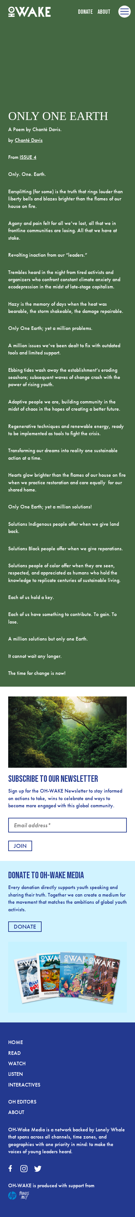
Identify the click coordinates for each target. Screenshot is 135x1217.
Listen (15, 1074)
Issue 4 (28, 157)
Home (15, 1042)
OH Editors (22, 1101)
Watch (17, 1063)
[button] (124, 12)
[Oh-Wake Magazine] (29, 12)
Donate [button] (85, 12)
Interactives (24, 1084)
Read (14, 1053)
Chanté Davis (29, 140)
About (104, 12)
